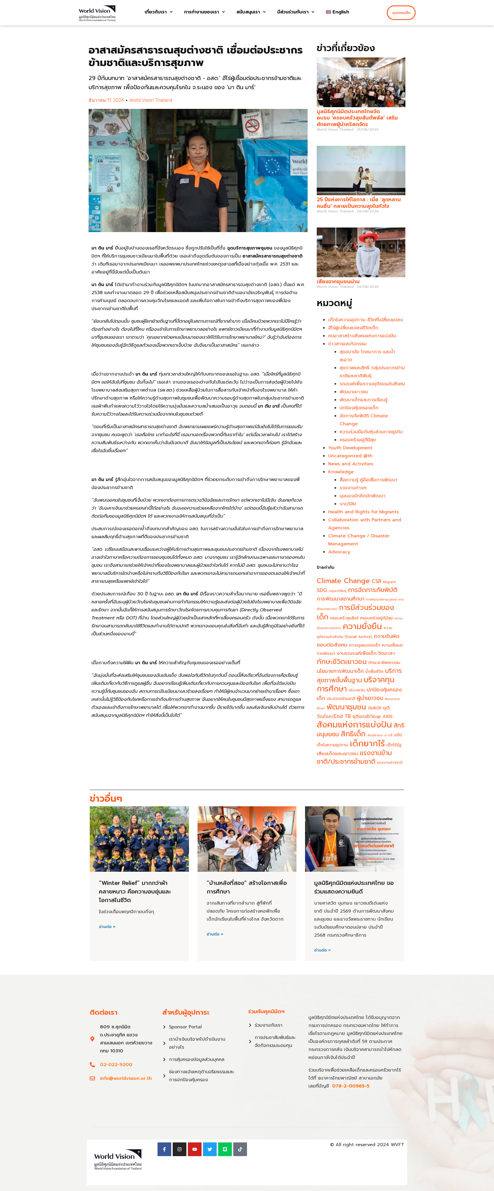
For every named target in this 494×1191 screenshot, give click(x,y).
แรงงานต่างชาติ (390, 762)
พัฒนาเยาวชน (354, 391)
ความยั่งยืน (362, 626)
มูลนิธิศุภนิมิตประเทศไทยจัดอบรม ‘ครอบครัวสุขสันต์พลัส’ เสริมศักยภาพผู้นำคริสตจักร (357, 117)
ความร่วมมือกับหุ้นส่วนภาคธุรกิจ (371, 431)
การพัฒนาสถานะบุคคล (381, 599)
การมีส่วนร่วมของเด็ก (355, 612)
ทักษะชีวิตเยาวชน (342, 662)
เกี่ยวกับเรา (156, 12)
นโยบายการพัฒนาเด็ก (340, 671)
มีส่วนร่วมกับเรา (292, 12)
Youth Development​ (350, 447)
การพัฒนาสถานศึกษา (340, 599)
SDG (322, 590)
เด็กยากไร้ (367, 743)
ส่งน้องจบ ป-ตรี (380, 735)
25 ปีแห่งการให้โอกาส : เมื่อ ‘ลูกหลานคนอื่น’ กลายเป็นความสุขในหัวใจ (359, 202)
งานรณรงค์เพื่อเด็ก (357, 653)
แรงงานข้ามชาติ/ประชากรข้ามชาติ (354, 757)
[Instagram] (179, 1149)
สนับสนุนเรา (248, 12)
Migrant (389, 581)
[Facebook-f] (164, 1149)
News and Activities (350, 463)
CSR (376, 581)
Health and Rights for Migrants (363, 511)
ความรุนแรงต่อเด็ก (364, 645)
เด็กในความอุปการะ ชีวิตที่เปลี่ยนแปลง (365, 319)
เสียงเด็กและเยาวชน (337, 753)
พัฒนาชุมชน (346, 707)
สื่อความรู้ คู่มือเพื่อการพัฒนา (368, 479)
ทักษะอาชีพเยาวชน (384, 663)
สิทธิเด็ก (353, 733)
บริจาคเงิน (356, 690)
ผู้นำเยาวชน (370, 698)
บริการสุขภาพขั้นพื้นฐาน (359, 675)
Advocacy (339, 551)
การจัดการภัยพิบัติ (372, 589)
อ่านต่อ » (107, 927)
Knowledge (341, 471)
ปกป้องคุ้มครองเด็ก (359, 407)
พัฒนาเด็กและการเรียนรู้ (363, 399)
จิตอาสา (386, 653)
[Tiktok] (240, 1149)
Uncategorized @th (350, 455)
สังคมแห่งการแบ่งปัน (354, 724)
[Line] (225, 1149)
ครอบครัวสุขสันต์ (344, 618)
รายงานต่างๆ (353, 487)
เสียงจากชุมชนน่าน (338, 282)
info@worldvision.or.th (126, 1078)
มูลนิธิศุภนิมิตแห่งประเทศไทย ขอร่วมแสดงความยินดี (354, 887)
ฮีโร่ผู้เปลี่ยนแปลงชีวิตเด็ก (353, 327)
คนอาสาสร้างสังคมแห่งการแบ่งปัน (362, 335)
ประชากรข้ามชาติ (341, 699)
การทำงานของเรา (201, 12)
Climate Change (343, 581)
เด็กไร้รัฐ (394, 745)
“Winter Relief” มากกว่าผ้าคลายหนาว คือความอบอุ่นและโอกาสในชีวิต (135, 891)
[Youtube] (195, 1149)
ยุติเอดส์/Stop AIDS (372, 716)
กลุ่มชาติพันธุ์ (337, 590)
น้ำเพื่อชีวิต (374, 672)
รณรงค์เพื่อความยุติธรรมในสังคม (372, 383)
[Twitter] (210, 1149)
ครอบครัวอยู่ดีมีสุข (358, 439)
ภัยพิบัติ (374, 708)
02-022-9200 (116, 1064)
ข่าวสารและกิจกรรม (347, 343)
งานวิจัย (348, 503)
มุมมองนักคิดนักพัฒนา (362, 495)
